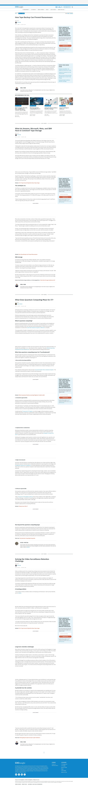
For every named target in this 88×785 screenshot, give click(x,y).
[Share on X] (69, 13)
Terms (70, 49)
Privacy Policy (62, 50)
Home (16, 13)
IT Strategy (33, 9)
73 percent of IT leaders (27, 411)
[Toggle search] (72, 7)
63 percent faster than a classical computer (44, 369)
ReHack (28, 547)
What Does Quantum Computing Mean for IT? (35, 108)
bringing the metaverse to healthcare (23, 465)
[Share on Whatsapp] (72, 13)
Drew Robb (19, 22)
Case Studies (53, 9)
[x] (61, 7)
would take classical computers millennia (35, 327)
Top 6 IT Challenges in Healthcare (64, 108)
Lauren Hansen (62, 114)
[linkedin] (58, 7)
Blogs (47, 9)
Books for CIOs (61, 9)
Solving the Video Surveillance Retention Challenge (51, 108)
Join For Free (65, 45)
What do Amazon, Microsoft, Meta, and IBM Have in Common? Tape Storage (65, 76)
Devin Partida (32, 114)
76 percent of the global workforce (25, 496)
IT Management (26, 9)
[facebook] (56, 7)
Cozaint (19, 593)
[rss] (59, 7)
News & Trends (41, 9)
